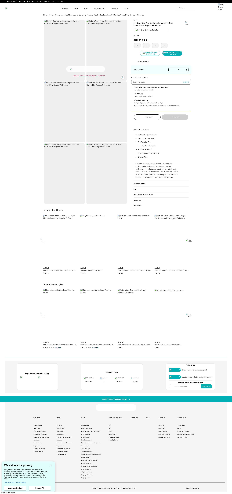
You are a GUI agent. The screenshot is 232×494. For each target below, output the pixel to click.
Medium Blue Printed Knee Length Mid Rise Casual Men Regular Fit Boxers (115, 15)
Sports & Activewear (39, 431)
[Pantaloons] (9, 8)
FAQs (179, 428)
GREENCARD (11, 1)
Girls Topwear (85, 437)
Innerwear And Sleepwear (65, 443)
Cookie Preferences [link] (7, 493)
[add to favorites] (73, 265)
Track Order (181, 425)
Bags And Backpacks (63, 449)
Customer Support (183, 431)
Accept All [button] (39, 488)
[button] (51, 465)
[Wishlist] (198, 8)
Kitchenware (112, 434)
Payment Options (164, 434)
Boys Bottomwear (86, 428)
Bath (110, 425)
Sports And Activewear (64, 437)
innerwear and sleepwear (66, 15)
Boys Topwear (85, 425)
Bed (110, 428)
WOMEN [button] (65, 8)
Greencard (161, 428)
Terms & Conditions (192, 488)
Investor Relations (164, 437)
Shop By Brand (38, 451)
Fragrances (36, 446)
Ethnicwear (37, 428)
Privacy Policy (9, 482)
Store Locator (162, 431)
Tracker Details (20, 482)
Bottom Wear (61, 428)
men (52, 15)
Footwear (36, 440)
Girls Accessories (86, 469)
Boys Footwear (85, 434)
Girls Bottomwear (86, 440)
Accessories (37, 443)
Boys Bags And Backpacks (89, 460)
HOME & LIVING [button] (99, 8)
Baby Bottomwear (86, 451)
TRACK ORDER (49, 1)
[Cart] (211, 7)
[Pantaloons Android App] (46, 378)
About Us (161, 425)
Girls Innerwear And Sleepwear (90, 443)
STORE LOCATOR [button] (35, 1)
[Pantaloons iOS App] (28, 378)
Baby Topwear (85, 449)
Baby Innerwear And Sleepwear (91, 454)
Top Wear (60, 425)
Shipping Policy (182, 437)
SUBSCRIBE (206, 386)
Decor (110, 431)
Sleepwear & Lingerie (40, 434)
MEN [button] (76, 8)
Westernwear (37, 425)
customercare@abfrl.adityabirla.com (197, 377)
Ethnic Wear (60, 431)
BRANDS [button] (115, 8)
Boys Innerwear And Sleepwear (90, 431)
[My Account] (205, 8)
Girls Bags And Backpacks (89, 466)
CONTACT (60, 1)
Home (45, 15)
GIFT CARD (22, 1)
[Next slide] (189, 241)
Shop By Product (114, 437)
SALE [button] (126, 8)
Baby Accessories (86, 472)
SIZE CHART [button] (143, 62)
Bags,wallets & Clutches (41, 437)
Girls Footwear (85, 446)
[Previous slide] (43, 241)
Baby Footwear (85, 457)
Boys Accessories (86, 463)
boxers (81, 15)
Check (186, 82)
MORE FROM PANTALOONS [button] (116, 399)
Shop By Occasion (39, 449)
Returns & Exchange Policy (185, 434)
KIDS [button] (86, 8)
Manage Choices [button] (15, 488)
